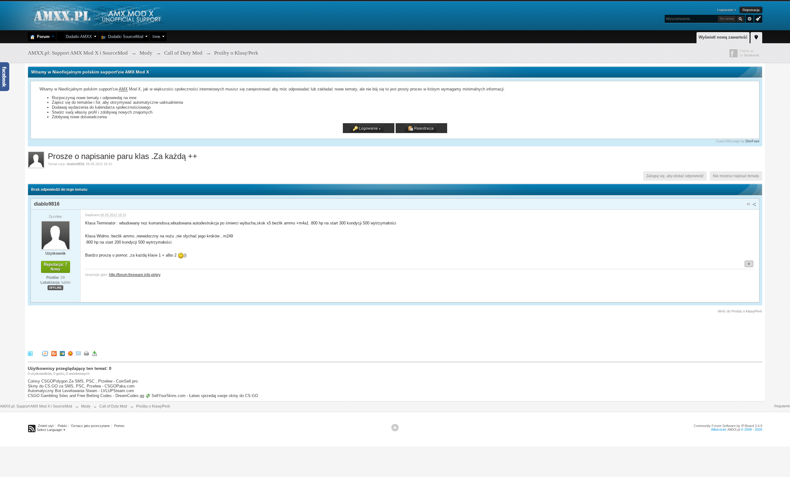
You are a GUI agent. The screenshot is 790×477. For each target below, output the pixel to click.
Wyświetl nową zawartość (723, 37)
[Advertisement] (140, 331)
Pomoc (119, 426)
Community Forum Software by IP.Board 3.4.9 (728, 426)
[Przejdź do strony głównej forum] (96, 15)
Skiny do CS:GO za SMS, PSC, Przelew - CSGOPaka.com (81, 386)
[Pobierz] (94, 353)
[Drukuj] (86, 353)
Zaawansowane (750, 19)
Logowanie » (726, 10)
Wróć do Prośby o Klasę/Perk (740, 311)
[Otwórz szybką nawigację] (756, 36)
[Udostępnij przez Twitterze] (30, 353)
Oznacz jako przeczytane (90, 426)
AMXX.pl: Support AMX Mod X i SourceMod (36, 406)
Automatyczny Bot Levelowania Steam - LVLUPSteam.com (81, 390)
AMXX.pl (733, 429)
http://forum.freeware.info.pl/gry (134, 275)
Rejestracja (750, 10)
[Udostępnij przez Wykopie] (45, 353)
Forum (42, 36)
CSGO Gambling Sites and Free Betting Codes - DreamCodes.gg (86, 395)
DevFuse (752, 141)
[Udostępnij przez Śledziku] (62, 353)
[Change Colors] (757, 18)
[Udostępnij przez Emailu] (78, 353)
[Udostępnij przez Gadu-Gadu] (70, 353)
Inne (156, 36)
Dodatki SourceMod (124, 36)
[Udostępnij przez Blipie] (54, 353)
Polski (62, 426)
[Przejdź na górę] (395, 427)
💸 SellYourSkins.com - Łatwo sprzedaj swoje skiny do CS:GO (201, 395)
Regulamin (782, 406)
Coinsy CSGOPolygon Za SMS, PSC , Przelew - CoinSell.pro (83, 381)
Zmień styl (45, 426)
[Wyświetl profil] (55, 235)
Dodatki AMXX (77, 36)
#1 (749, 204)
